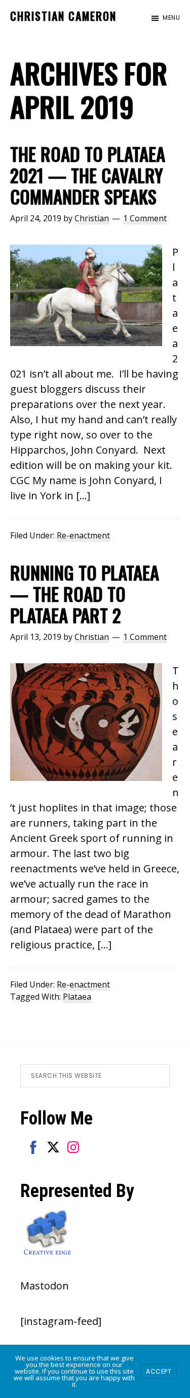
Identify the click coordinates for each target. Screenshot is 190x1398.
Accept (158, 1371)
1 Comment (145, 218)
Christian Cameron (63, 16)
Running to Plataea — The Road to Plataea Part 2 (84, 593)
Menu (171, 17)
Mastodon (44, 1285)
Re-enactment (83, 535)
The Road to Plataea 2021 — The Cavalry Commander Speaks (87, 175)
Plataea (77, 996)
